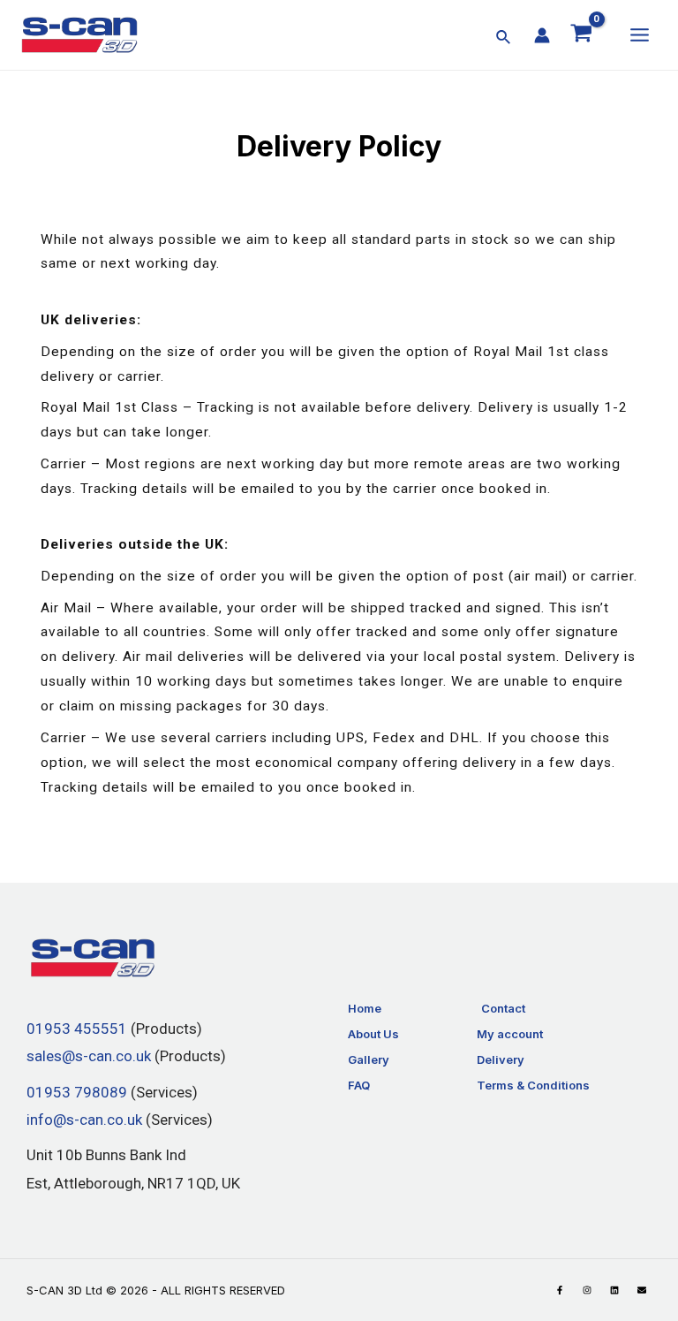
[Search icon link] (504, 39)
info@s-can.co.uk (84, 1119)
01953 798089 (76, 1092)
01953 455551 (76, 1028)
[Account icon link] (542, 35)
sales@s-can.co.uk (88, 1057)
